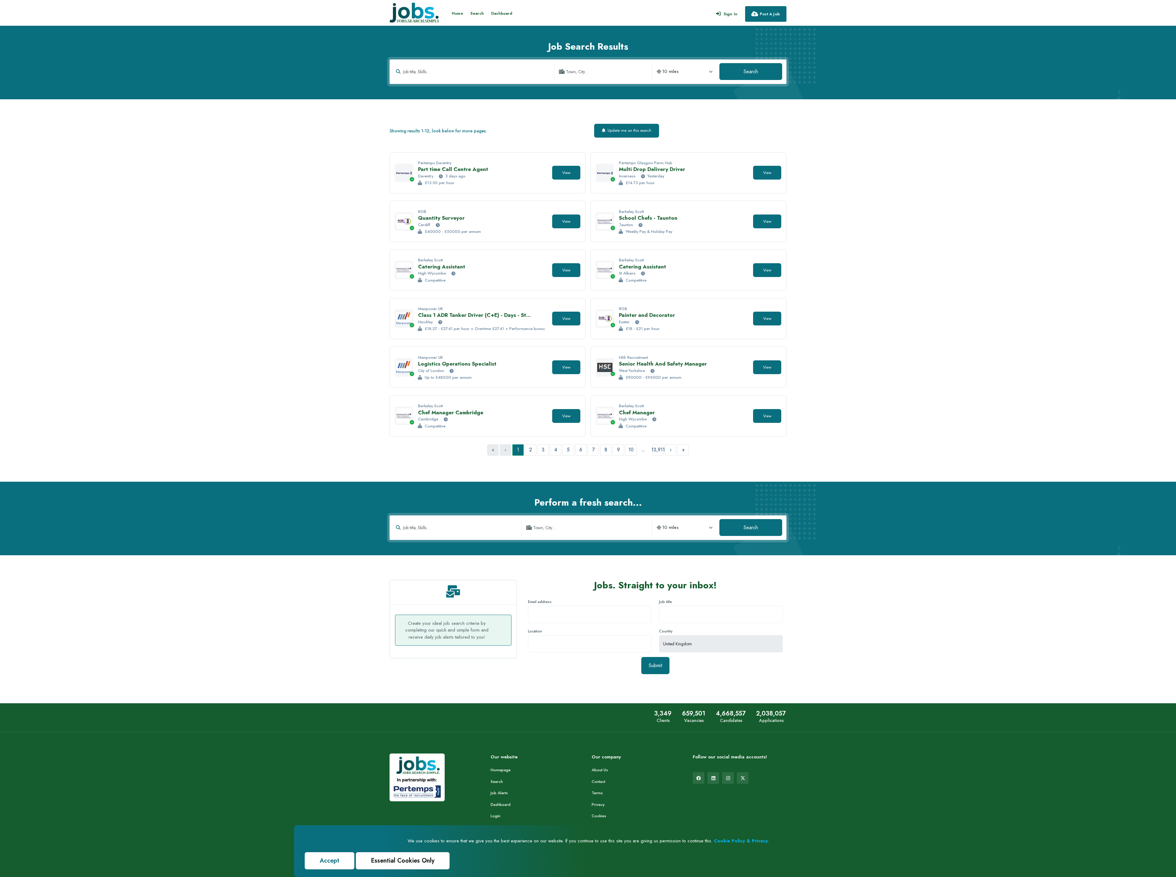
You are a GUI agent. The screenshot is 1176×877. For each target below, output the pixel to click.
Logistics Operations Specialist (457, 363)
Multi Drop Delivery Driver (652, 169)
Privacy (598, 804)
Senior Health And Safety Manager (663, 363)
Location (535, 631)
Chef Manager (637, 412)
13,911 (658, 449)
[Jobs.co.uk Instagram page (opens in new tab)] (728, 778)
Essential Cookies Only (403, 860)
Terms (597, 793)
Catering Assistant (441, 266)
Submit (655, 665)
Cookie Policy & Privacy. (741, 840)
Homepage (501, 770)
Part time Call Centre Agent (453, 169)
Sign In (730, 14)
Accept (329, 860)
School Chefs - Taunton (648, 218)
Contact (598, 781)
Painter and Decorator (647, 315)
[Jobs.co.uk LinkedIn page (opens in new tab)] (713, 778)
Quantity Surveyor (441, 218)
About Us (600, 770)
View (566, 173)
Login (495, 816)
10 (631, 449)
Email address (540, 602)
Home (457, 13)
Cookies (599, 816)
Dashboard (501, 13)
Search (477, 13)
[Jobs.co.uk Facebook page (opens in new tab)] (698, 778)
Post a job (770, 14)
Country (666, 631)
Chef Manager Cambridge (450, 412)
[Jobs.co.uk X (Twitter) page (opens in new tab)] (742, 778)
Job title (665, 602)
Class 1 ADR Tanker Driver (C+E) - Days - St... (474, 315)
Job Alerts (499, 793)
